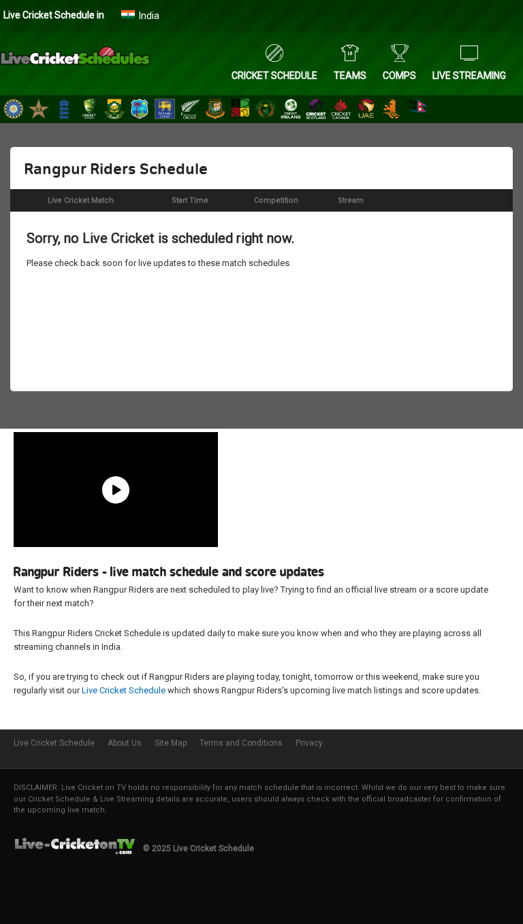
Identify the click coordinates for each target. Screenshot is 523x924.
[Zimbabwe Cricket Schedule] (240, 110)
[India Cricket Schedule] (13, 110)
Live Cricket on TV (93, 787)
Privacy (309, 743)
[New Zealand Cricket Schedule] (190, 110)
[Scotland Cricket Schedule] (316, 110)
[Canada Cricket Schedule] (341, 110)
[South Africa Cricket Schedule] (114, 110)
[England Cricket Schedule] (64, 110)
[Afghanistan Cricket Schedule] (265, 110)
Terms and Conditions (241, 743)
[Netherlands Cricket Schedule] (391, 110)
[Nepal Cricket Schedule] (417, 110)
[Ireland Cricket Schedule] (291, 110)
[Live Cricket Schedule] (75, 65)
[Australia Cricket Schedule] (89, 110)
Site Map (171, 743)
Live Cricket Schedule (123, 690)
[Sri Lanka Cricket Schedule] (165, 110)
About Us (125, 743)
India (149, 15)
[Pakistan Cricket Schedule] (39, 110)
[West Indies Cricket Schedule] (139, 110)
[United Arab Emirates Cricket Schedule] (366, 110)
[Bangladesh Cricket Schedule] (215, 110)
